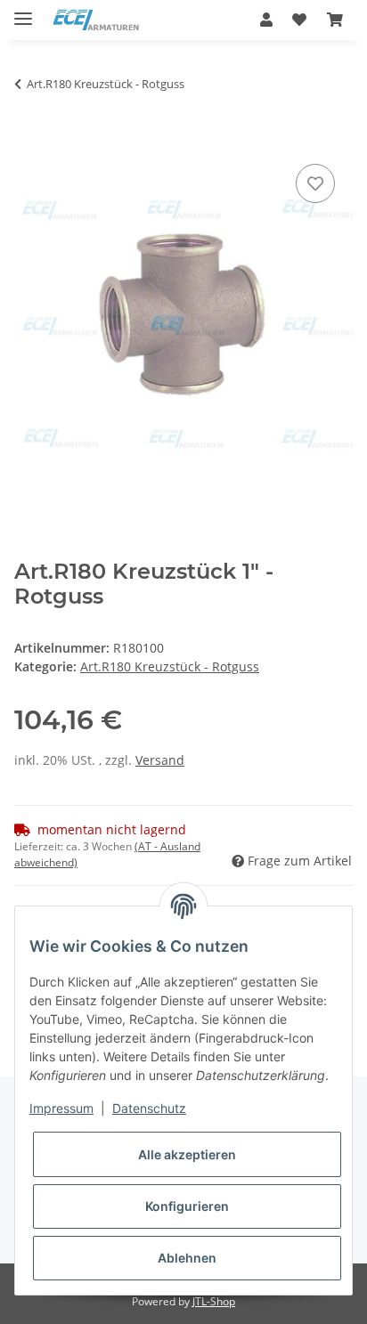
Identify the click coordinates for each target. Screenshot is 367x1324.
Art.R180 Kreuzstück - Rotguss (169, 666)
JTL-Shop (213, 1301)
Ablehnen (187, 1257)
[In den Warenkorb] (28, 140)
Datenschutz (149, 1108)
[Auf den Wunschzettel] (315, 183)
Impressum (61, 1108)
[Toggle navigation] (23, 11)
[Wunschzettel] (299, 19)
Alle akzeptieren (187, 1154)
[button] (266, 19)
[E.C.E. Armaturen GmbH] (95, 20)
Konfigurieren (187, 1206)
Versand (159, 759)
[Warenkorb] (335, 19)
